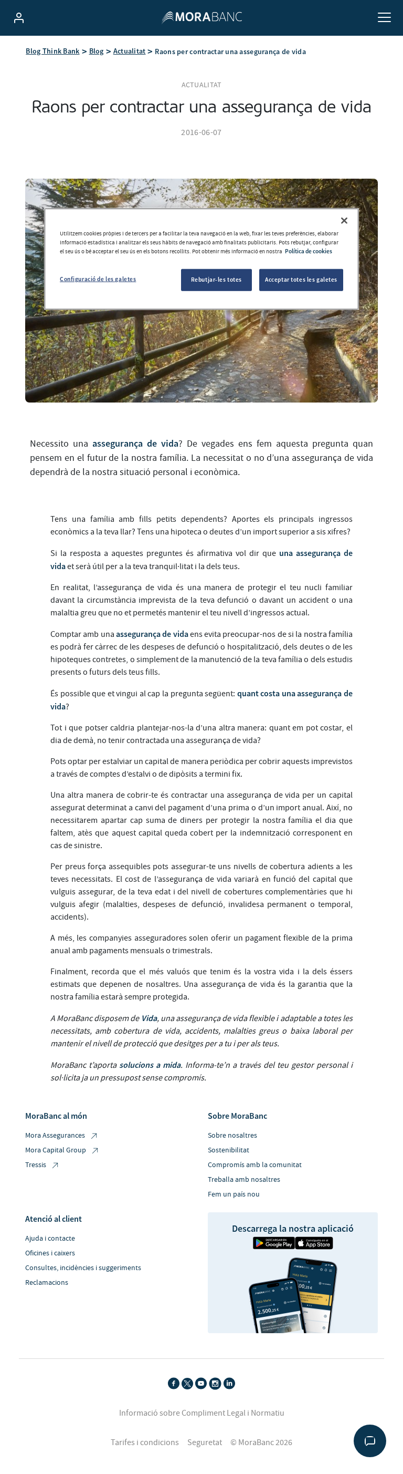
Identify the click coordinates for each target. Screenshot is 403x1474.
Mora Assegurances (55, 1135)
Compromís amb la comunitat (255, 1165)
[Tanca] (344, 220)
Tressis (35, 1165)
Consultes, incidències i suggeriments (83, 1268)
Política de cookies (308, 251)
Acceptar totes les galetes (301, 279)
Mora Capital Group (55, 1150)
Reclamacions (46, 1282)
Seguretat (204, 1442)
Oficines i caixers (50, 1253)
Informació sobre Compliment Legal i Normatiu (201, 1413)
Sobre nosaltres (232, 1135)
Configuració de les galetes (98, 279)
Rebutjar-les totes (216, 279)
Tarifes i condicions (145, 1442)
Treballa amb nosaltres (244, 1179)
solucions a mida (150, 1064)
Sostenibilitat (228, 1150)
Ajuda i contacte (50, 1238)
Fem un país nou (234, 1194)
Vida (149, 1018)
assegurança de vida (135, 443)
